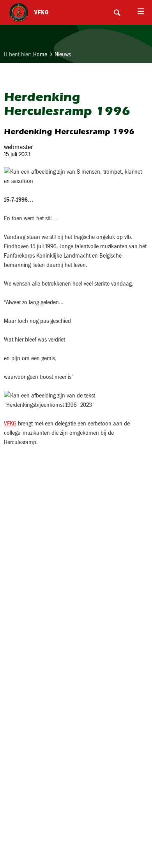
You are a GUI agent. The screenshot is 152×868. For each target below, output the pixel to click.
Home (40, 54)
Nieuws (63, 54)
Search (117, 12)
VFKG (10, 423)
